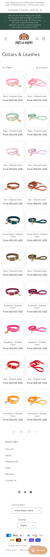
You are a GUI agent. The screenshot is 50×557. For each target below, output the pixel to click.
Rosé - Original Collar (13, 96)
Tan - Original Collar (13, 200)
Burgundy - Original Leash (37, 306)
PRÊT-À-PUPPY (21, 546)
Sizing (8, 455)
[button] (6, 39)
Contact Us (10, 480)
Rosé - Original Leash (37, 96)
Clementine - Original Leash (37, 414)
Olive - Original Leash (37, 271)
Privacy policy (11, 550)
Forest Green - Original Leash (37, 235)
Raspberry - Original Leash (37, 343)
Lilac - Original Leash (37, 165)
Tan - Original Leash (37, 200)
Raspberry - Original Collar (13, 343)
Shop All (9, 449)
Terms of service (25, 550)
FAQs (8, 468)
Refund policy (36, 546)
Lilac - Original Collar (12, 165)
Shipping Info (11, 461)
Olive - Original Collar (13, 271)
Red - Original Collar (13, 379)
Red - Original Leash (37, 379)
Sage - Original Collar (13, 131)
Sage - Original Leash (37, 131)
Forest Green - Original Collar (13, 235)
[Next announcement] (45, 21)
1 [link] (13, 432)
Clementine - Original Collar (13, 414)
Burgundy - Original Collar (13, 306)
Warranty (9, 474)
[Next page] (36, 432)
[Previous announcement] (5, 21)
